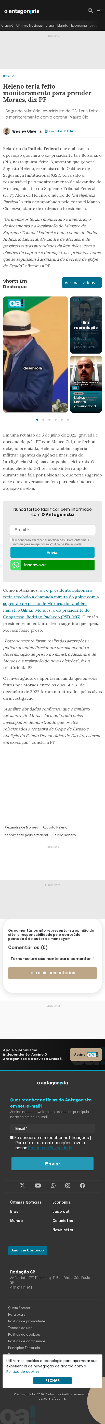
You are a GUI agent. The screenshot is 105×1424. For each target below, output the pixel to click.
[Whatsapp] (53, 1185)
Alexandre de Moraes (21, 827)
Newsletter (62, 1230)
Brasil (50, 25)
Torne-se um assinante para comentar (50, 958)
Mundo (62, 25)
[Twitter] (22, 1185)
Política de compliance (26, 1341)
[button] (37, 420)
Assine (79, 1054)
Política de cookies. (23, 1371)
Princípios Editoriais (24, 1348)
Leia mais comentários (52, 973)
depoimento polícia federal (26, 835)
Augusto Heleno (55, 827)
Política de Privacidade (66, 544)
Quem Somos (19, 1308)
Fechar (52, 1380)
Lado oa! (96, 25)
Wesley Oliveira (27, 131)
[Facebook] (82, 1185)
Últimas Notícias (29, 25)
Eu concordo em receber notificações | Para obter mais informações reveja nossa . (50, 542)
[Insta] (67, 1185)
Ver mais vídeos (80, 282)
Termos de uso (20, 1328)
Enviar (52, 552)
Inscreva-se (35, 565)
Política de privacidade (26, 1321)
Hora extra (16, 1314)
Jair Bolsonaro (64, 835)
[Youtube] (38, 1185)
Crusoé (7, 25)
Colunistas (62, 1221)
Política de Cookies (24, 1334)
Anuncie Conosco (27, 1250)
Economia (79, 25)
